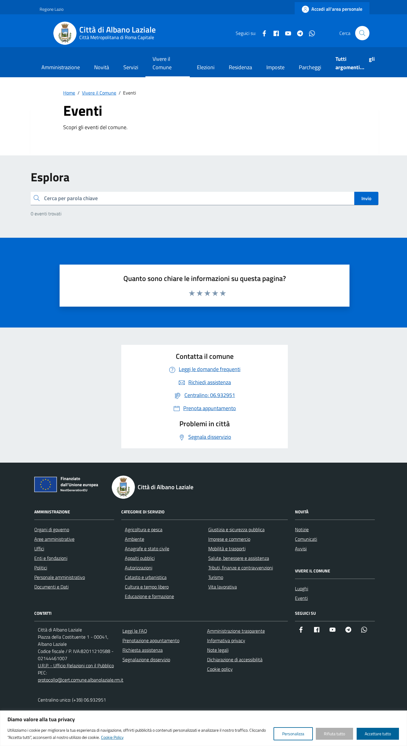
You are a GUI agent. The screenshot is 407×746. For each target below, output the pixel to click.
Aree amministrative (54, 539)
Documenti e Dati (51, 586)
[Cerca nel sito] (362, 33)
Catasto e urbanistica (146, 577)
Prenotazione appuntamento (150, 640)
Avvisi (301, 548)
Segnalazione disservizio (146, 659)
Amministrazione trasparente (236, 630)
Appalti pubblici (140, 558)
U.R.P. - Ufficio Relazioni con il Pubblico (76, 665)
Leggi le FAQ (134, 630)
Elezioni (206, 67)
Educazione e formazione (149, 596)
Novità (101, 67)
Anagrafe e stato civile (147, 548)
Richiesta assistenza (142, 650)
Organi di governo (51, 529)
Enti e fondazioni (50, 558)
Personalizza (293, 733)
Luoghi (301, 588)
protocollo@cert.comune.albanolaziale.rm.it (80, 679)
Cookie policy (220, 669)
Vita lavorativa (222, 586)
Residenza (240, 67)
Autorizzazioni (138, 567)
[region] (203, 728)
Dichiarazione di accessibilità (234, 659)
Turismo (215, 577)
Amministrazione (60, 67)
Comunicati (306, 539)
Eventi (301, 598)
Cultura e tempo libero (147, 586)
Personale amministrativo (59, 577)
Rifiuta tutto (334, 733)
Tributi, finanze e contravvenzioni (240, 567)
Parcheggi (310, 67)
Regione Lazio (51, 9)
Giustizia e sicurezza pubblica (236, 529)
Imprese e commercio (229, 539)
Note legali (218, 650)
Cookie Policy (112, 737)
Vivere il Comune (162, 63)
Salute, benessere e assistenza (238, 558)
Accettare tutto (378, 733)
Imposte (275, 67)
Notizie (302, 529)
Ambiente (134, 539)
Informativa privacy (226, 640)
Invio (366, 198)
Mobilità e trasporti (227, 548)
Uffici (39, 548)
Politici (40, 567)
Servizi (130, 67)
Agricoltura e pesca (143, 529)
